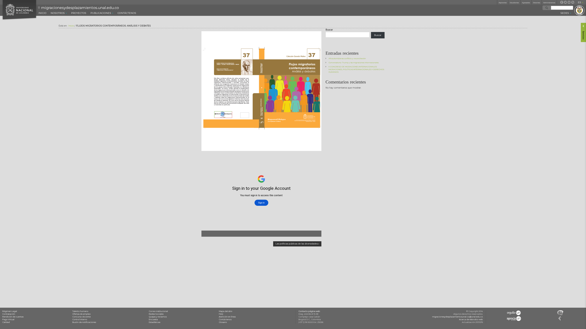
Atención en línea (227, 317)
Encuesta (153, 319)
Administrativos (549, 3)
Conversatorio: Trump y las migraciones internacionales (354, 62)
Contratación (8, 314)
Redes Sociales (156, 314)
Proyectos (78, 13)
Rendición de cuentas (13, 317)
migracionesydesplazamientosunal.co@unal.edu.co (457, 317)
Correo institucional (158, 311)
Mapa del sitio (225, 311)
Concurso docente (81, 317)
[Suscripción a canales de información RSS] (572, 2)
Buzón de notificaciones (84, 322)
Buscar (329, 29)
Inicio (42, 13)
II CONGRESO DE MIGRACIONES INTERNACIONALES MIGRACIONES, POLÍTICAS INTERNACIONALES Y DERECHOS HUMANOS (356, 69)
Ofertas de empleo (81, 314)
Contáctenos (127, 13)
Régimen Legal (9, 311)
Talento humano (80, 311)
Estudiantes (514, 3)
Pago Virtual (8, 319)
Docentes (536, 3)
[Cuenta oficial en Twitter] (565, 2)
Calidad (6, 322)
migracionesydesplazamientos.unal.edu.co (80, 7)
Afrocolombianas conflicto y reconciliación (347, 58)
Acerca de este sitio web (471, 319)
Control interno (79, 319)
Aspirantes (503, 3)
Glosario (223, 322)
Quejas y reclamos (158, 317)
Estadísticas (154, 322)
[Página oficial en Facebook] (561, 2)
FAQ (221, 314)
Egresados (526, 3)
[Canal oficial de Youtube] (569, 2)
